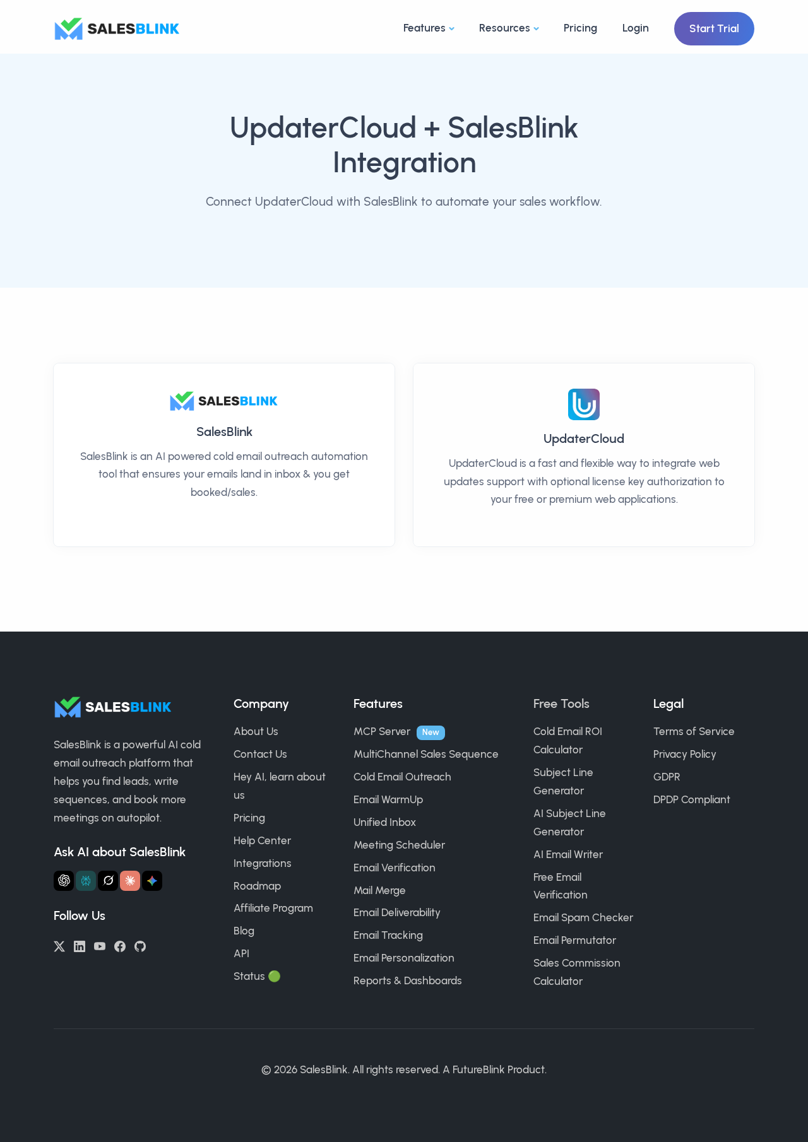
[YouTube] (99, 945)
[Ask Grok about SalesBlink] (108, 881)
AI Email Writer (568, 854)
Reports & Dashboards (408, 980)
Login (635, 27)
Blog (244, 930)
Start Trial (714, 28)
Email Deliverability (397, 912)
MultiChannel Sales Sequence (426, 754)
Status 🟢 (257, 976)
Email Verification (395, 867)
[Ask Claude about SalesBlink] (130, 881)
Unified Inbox (385, 822)
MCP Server (382, 731)
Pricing (580, 27)
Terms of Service (694, 731)
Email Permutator (574, 940)
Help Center (262, 840)
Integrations (263, 863)
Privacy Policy (684, 754)
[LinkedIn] (79, 945)
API (241, 953)
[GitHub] (140, 945)
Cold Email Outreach (402, 776)
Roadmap (257, 886)
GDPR (666, 776)
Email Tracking (388, 935)
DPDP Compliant (691, 799)
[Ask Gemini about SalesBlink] (152, 881)
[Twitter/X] (59, 945)
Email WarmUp (388, 799)
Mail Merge (380, 890)
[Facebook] (120, 945)
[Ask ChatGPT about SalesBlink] (64, 881)
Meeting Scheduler (399, 845)
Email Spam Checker (583, 917)
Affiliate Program (273, 908)
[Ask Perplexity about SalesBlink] (86, 881)
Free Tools (561, 703)
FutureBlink (479, 1069)
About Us (256, 731)
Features (424, 27)
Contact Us (260, 754)
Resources (504, 27)
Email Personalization (404, 957)
